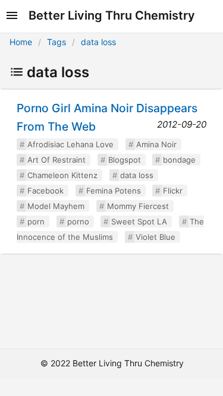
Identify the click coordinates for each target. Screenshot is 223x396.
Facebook (45, 190)
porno (78, 221)
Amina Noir (156, 144)
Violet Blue (155, 237)
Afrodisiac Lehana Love (70, 144)
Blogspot (124, 159)
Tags (56, 42)
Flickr (173, 190)
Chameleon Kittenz (62, 175)
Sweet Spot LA (139, 221)
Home (21, 42)
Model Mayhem (55, 206)
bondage (179, 159)
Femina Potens (113, 190)
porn (36, 221)
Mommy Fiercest (138, 206)
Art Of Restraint (56, 159)
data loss (98, 42)
